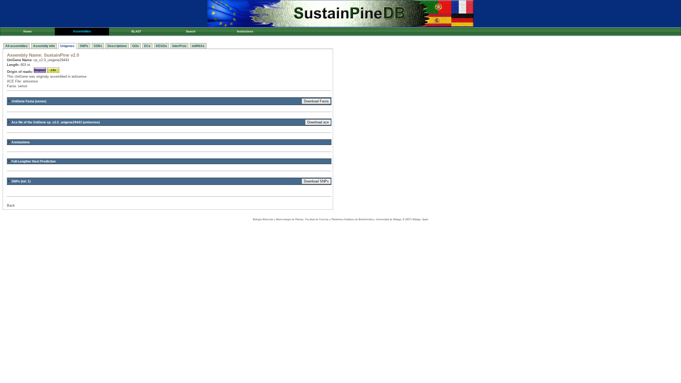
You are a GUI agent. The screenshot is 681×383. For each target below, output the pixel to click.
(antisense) (55, 122)
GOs (135, 46)
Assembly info (44, 46)
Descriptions (117, 46)
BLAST (136, 31)
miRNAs (198, 46)
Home (27, 31)
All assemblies (16, 46)
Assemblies (82, 31)
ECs (147, 46)
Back (11, 205)
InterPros (179, 46)
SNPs (84, 46)
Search (191, 31)
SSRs (98, 46)
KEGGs (161, 46)
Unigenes (67, 46)
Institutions (245, 31)
